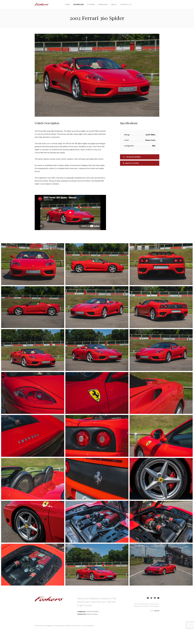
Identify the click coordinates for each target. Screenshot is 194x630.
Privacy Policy (76, 625)
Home (67, 4)
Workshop (103, 4)
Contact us (125, 4)
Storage (91, 4)
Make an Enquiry (92, 614)
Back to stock (132, 163)
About (114, 4)
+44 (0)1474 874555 (132, 157)
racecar (156, 611)
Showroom (78, 4)
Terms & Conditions (88, 625)
